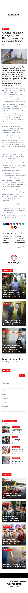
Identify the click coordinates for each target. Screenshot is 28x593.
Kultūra (4, 391)
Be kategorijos (5, 383)
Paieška (6, 371)
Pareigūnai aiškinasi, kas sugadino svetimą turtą (12, 321)
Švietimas (4, 414)
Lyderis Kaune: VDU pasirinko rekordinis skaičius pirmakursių (17, 441)
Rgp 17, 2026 (17, 296)
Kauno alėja (13, 14)
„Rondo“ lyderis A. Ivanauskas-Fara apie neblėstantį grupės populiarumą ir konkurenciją (8, 238)
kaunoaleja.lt (9, 45)
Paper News (15, 581)
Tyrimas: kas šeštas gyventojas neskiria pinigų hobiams (17, 430)
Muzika (4, 402)
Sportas (4, 410)
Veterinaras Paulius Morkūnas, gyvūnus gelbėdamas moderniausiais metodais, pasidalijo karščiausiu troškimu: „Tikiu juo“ (20, 240)
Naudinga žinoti (6, 406)
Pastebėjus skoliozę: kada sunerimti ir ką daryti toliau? (19, 461)
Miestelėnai (5, 28)
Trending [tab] (6, 423)
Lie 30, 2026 (17, 351)
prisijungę (6, 362)
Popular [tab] (21, 421)
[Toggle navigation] (2, 15)
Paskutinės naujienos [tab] (10, 421)
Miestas (4, 394)
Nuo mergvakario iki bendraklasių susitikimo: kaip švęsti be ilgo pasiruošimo (18, 452)
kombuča (5, 47)
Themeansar (23, 581)
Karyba (3, 387)
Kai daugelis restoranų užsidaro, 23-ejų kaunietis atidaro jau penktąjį (12, 347)
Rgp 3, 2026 (16, 324)
